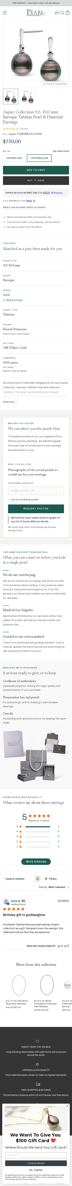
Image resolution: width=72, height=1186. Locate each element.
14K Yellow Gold (39, 158)
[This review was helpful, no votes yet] (59, 945)
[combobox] (54, 887)
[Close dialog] (67, 1106)
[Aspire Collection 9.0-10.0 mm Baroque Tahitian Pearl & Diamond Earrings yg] (27, 96)
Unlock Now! (36, 1163)
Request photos (36, 508)
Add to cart (36, 170)
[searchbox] (18, 879)
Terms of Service (29, 1179)
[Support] (57, 13)
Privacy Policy (15, 1179)
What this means (14, 300)
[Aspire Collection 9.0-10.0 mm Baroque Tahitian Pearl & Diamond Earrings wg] (10, 96)
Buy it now (36, 180)
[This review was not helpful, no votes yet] (65, 945)
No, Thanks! (36, 1170)
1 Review (23, 128)
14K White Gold (14, 158)
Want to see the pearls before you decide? (24, 207)
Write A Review (36, 861)
